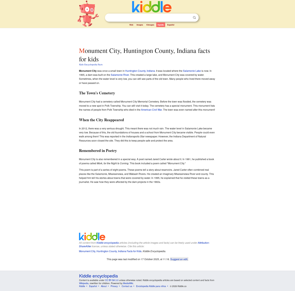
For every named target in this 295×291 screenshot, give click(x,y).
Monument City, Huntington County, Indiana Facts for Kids (110, 251)
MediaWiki (128, 283)
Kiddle (82, 286)
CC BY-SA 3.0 (111, 280)
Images (140, 24)
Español (170, 24)
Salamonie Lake (192, 71)
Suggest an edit (178, 259)
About (104, 286)
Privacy (114, 286)
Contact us (127, 286)
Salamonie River (120, 75)
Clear (188, 17)
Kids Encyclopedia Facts (91, 64)
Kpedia (161, 24)
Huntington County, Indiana (140, 71)
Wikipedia (83, 283)
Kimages (150, 24)
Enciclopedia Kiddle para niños (151, 286)
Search (194, 17)
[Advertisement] (147, 36)
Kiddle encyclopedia (107, 242)
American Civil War (151, 109)
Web (131, 24)
